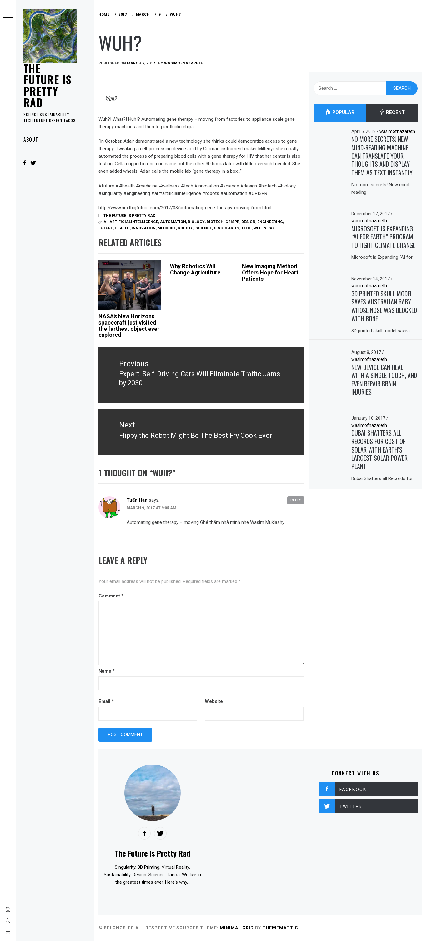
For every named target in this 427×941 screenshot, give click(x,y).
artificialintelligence (133, 222)
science (203, 228)
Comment (110, 596)
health (122, 228)
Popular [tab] (342, 112)
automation (173, 222)
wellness (264, 228)
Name (106, 671)
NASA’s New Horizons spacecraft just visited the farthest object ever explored (128, 325)
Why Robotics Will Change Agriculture (195, 269)
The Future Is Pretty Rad (47, 85)
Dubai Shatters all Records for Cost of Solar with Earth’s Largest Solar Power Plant (379, 449)
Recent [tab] (395, 112)
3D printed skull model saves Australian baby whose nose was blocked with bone (384, 306)
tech (246, 228)
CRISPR (232, 222)
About (30, 139)
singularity (226, 228)
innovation (144, 228)
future (105, 228)
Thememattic (280, 927)
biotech (215, 222)
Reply (295, 500)
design (248, 222)
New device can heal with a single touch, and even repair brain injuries (384, 379)
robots (185, 228)
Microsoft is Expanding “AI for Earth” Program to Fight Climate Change (383, 237)
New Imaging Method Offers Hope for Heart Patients (270, 272)
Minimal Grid (237, 927)
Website (214, 701)
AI (105, 222)
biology (196, 222)
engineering (270, 222)
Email (106, 701)
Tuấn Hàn (137, 500)
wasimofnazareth (183, 63)
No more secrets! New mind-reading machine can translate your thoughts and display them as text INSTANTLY (382, 155)
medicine (167, 228)
